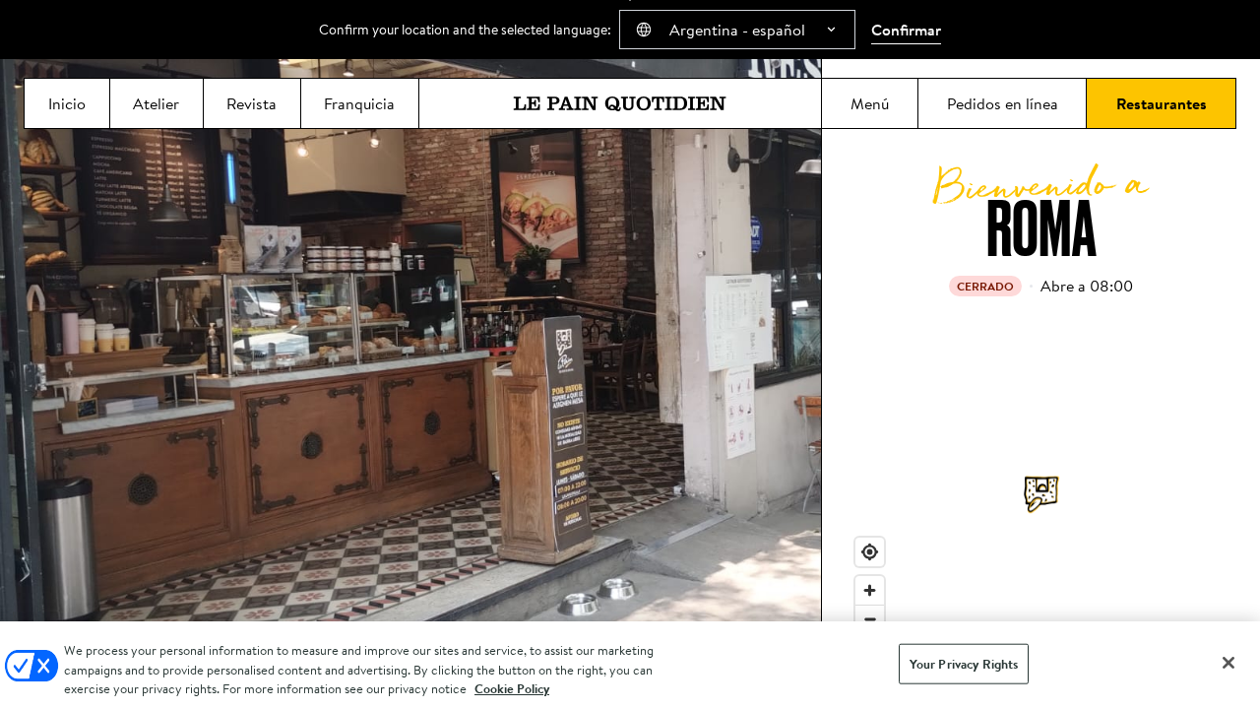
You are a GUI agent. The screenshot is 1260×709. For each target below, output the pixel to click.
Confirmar (906, 29)
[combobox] (737, 29)
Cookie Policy (511, 688)
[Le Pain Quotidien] (620, 103)
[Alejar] (869, 619)
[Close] (1228, 662)
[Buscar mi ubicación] (869, 552)
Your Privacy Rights (964, 663)
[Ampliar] (869, 590)
